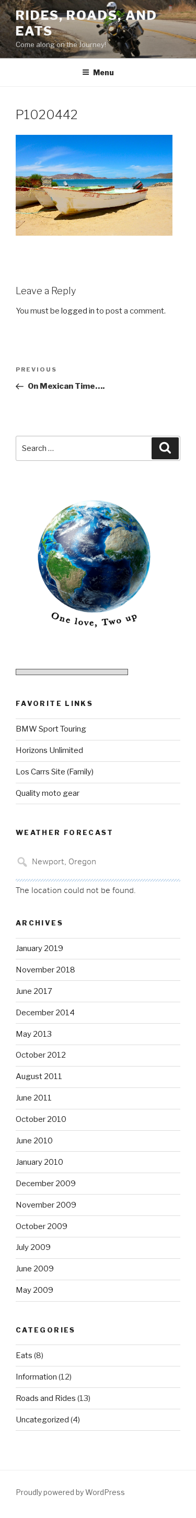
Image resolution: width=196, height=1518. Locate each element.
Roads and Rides (46, 1398)
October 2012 (41, 1055)
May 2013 (34, 1034)
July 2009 (33, 1247)
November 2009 (46, 1205)
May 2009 (34, 1290)
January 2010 (39, 1162)
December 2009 (46, 1183)
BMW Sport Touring (51, 729)
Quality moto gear (47, 793)
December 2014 (45, 1012)
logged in (78, 311)
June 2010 (34, 1140)
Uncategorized (42, 1419)
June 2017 (34, 991)
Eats (24, 1355)
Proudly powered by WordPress (70, 1492)
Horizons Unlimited (49, 750)
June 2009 (35, 1268)
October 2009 (41, 1226)
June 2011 (34, 1098)
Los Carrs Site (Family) (55, 772)
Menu (103, 72)
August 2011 (39, 1076)
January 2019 (39, 948)
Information (36, 1377)
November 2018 (45, 970)
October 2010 (41, 1119)
